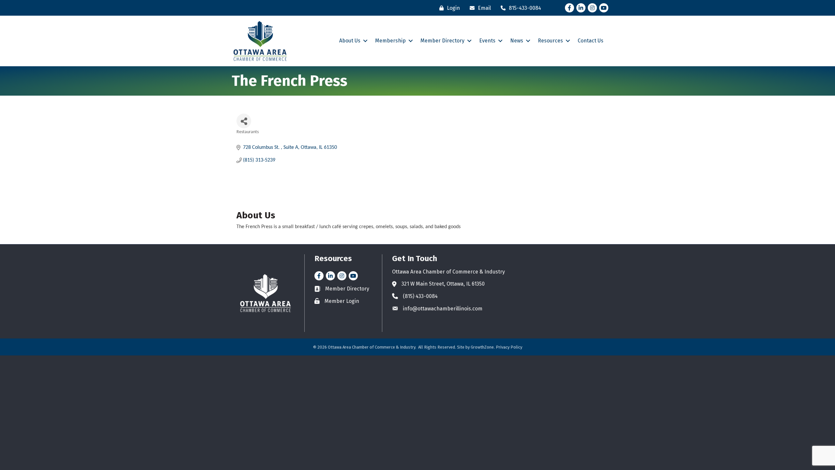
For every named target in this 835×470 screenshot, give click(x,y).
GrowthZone (482, 347)
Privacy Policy (509, 347)
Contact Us (590, 41)
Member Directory (442, 41)
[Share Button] (243, 121)
